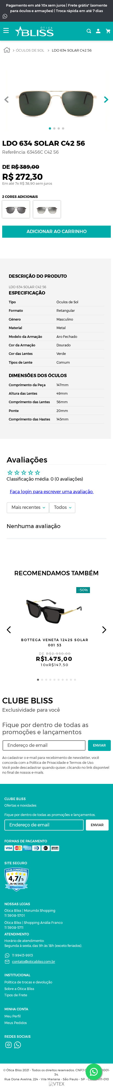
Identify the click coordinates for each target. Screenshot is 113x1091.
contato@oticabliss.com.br (33, 962)
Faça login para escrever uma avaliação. (52, 491)
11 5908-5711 (13, 927)
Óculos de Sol (30, 50)
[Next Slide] (104, 630)
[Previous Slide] (9, 630)
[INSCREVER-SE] (99, 745)
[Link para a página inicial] (7, 50)
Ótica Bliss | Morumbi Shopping (29, 910)
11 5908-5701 (14, 915)
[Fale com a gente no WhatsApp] (94, 1072)
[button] (38, 680)
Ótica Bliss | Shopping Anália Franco (33, 923)
